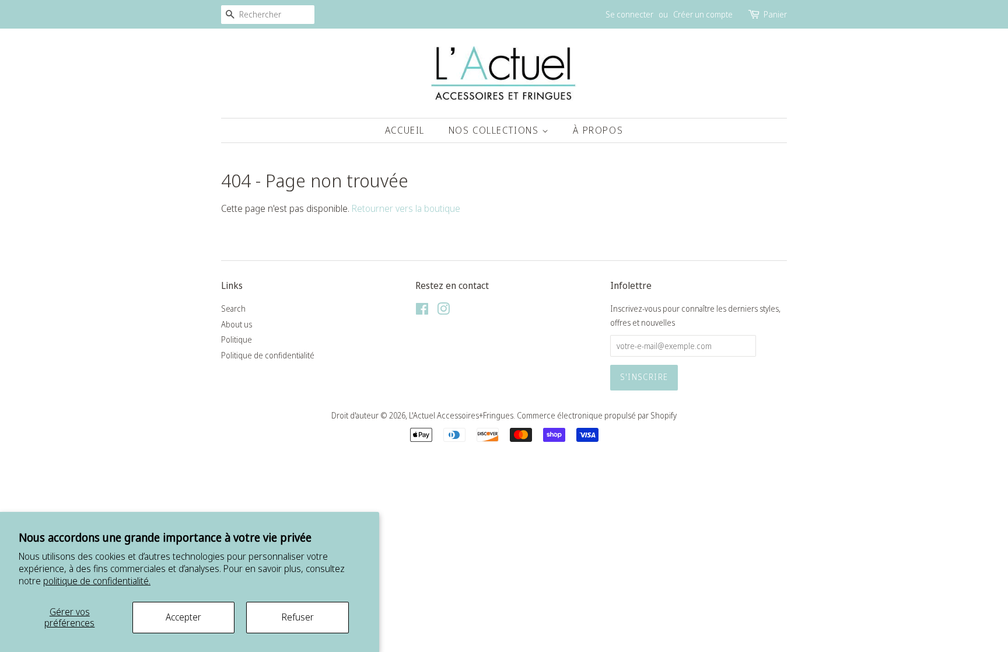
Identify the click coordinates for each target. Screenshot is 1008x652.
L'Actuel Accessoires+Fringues (461, 415)
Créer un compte (703, 14)
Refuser (298, 617)
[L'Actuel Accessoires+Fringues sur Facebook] (422, 310)
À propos (598, 130)
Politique (236, 339)
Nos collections (495, 130)
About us (236, 324)
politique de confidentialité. (96, 580)
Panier (775, 14)
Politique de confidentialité (267, 355)
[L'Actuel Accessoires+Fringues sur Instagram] (443, 310)
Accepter (183, 617)
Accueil (405, 130)
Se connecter (629, 14)
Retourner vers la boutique (406, 208)
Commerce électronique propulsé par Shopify (597, 415)
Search (233, 308)
